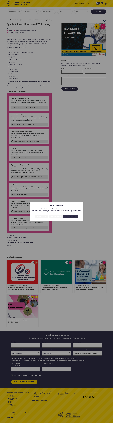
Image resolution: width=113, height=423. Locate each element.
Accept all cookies (70, 216)
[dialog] (56, 211)
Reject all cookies (56, 216)
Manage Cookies (41, 216)
